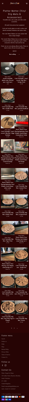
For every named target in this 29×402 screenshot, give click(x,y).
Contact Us (4, 357)
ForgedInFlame (8, 394)
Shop (3, 347)
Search (3, 339)
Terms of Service (6, 355)
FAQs (3, 344)
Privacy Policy (5, 352)
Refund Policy (5, 349)
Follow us (4, 341)
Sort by (14, 51)
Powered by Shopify (16, 394)
